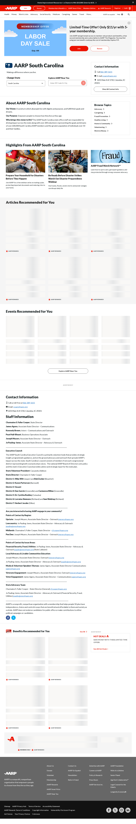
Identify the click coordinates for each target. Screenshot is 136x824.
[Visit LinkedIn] (127, 810)
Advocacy (98, 109)
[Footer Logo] (19, 773)
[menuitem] (6, 15)
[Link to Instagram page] (121, 810)
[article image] (25, 172)
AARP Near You (52, 794)
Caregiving (98, 113)
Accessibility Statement (51, 806)
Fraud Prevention (101, 116)
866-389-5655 (106, 72)
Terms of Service (34, 806)
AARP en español (109, 14)
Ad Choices (8, 814)
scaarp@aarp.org (109, 76)
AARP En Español (74, 770)
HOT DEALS (100, 636)
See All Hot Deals (100, 649)
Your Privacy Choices (22, 814)
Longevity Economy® (118, 792)
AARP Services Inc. (96, 785)
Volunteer (50, 775)
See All (82, 632)
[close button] (129, 23)
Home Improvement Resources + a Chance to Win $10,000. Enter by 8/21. (66, 3)
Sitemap (7, 806)
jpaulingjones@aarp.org (15, 526)
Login (126, 8)
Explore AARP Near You (58, 78)
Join (79, 48)
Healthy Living (100, 120)
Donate (49, 770)
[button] (128, 14)
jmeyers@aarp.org (66, 519)
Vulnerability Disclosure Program (63, 810)
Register (118, 8)
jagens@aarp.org (13, 569)
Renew (99, 48)
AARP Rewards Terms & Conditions (17, 810)
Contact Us (72, 766)
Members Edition (89, 8)
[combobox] (67, 83)
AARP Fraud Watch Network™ (106, 165)
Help (118, 14)
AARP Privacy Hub (19, 806)
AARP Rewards (105, 8)
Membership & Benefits (57, 8)
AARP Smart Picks (74, 8)
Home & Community (102, 123)
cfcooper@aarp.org (60, 530)
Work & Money (100, 131)
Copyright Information (40, 810)
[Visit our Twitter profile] (13, 618)
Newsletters (72, 775)
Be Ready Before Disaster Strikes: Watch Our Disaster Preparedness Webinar (65, 178)
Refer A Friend (73, 780)
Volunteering (99, 127)
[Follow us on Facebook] (8, 618)
